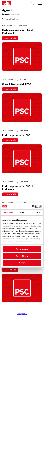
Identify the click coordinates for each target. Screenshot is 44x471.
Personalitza (20, 256)
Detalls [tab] (22, 212)
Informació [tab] (36, 212)
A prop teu (15, 14)
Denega (22, 263)
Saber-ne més (10, 38)
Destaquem (6, 14)
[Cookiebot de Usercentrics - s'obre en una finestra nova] (32, 206)
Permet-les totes (22, 249)
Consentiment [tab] (8, 212)
